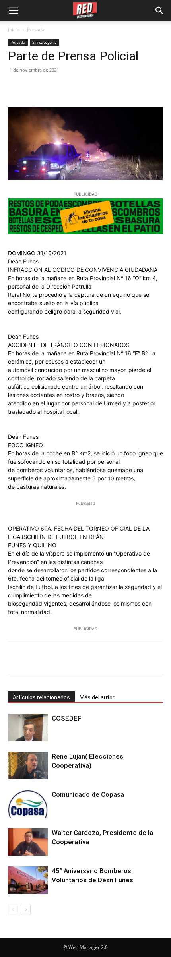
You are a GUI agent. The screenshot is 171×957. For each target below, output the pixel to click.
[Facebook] (16, 88)
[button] (160, 10)
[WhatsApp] (71, 88)
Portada (36, 29)
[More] (110, 658)
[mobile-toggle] (13, 10)
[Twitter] (34, 88)
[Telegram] (107, 88)
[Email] (89, 88)
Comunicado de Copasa (88, 794)
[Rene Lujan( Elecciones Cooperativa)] (28, 765)
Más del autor (97, 697)
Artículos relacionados (41, 697)
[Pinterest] (52, 88)
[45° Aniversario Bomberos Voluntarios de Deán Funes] (28, 880)
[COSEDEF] (28, 727)
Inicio (13, 29)
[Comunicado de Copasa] (28, 804)
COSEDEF (66, 718)
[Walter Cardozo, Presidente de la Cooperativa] (28, 842)
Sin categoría (44, 42)
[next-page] (26, 909)
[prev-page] (13, 909)
